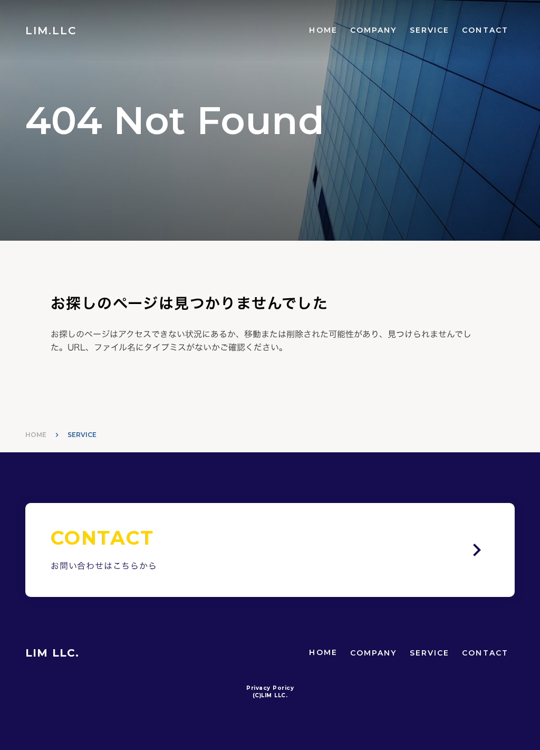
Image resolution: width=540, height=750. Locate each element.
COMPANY (373, 30)
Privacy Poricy (270, 688)
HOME (323, 30)
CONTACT (485, 30)
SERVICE (430, 30)
